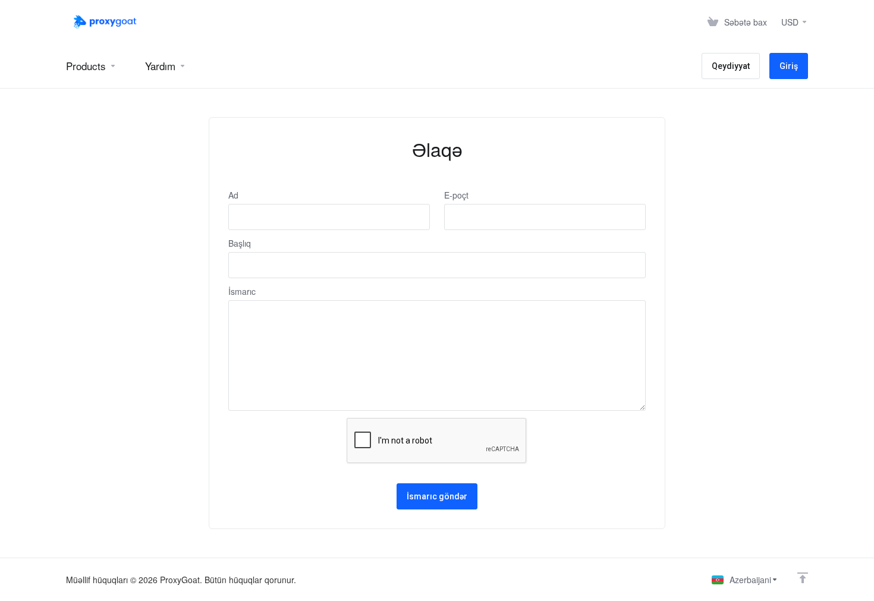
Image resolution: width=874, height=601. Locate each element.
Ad (233, 195)
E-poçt (456, 195)
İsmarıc (242, 291)
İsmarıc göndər (437, 496)
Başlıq (239, 243)
